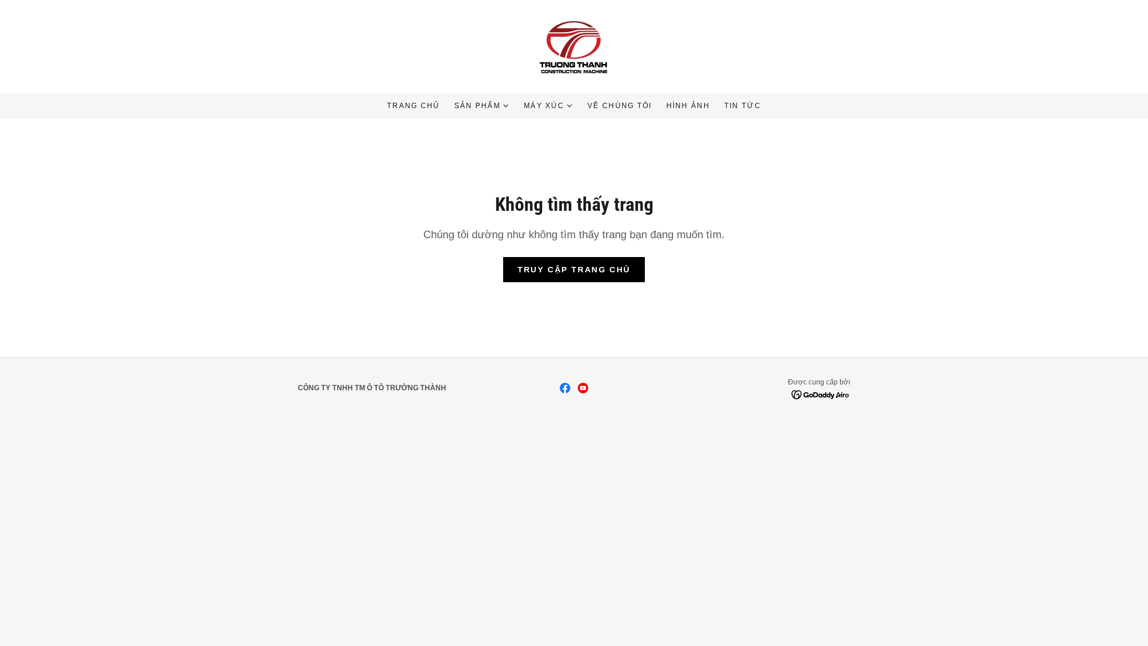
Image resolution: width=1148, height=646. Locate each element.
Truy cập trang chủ (573, 269)
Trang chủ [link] (413, 105)
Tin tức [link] (742, 105)
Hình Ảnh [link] (688, 105)
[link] (574, 46)
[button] (481, 105)
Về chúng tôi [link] (619, 105)
